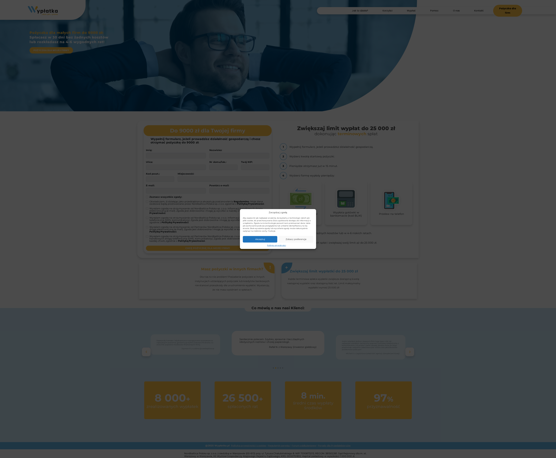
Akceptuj (260, 239)
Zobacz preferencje (296, 239)
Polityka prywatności (276, 245)
